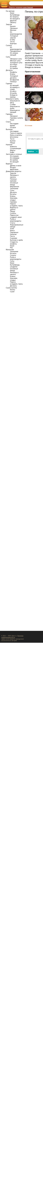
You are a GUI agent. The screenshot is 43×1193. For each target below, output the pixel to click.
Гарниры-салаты (16, 118)
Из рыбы (13, 66)
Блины (12, 74)
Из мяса (13, 91)
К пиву (12, 40)
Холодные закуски (14, 37)
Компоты (13, 146)
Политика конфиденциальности (12, 636)
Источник (28, 125)
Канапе (13, 26)
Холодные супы (16, 62)
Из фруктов (14, 80)
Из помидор (14, 158)
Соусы (8, 122)
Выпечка (9, 129)
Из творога (14, 17)
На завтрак (10, 11)
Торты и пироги (16, 133)
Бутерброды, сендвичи (15, 266)
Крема (12, 125)
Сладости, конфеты (14, 243)
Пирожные (14, 232)
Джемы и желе (15, 166)
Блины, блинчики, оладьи (14, 198)
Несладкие (14, 124)
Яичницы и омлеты (14, 176)
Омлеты (13, 22)
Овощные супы (16, 59)
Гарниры (9, 114)
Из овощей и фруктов (15, 20)
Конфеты (13, 72)
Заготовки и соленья (14, 154)
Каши (12, 13)
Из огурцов (14, 156)
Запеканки (14, 188)
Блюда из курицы (13, 96)
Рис (11, 248)
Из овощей (14, 85)
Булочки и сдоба (16, 240)
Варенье (9, 164)
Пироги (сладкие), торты (16, 205)
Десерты (9, 70)
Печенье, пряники (13, 180)
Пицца (12, 143)
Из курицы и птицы (14, 88)
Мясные (13, 30)
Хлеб (12, 229)
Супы (8, 57)
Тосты (12, 42)
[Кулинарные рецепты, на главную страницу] (4, 4)
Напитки (9, 145)
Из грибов (14, 68)
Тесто (12, 139)
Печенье (13, 82)
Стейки (13, 104)
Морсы (12, 150)
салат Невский (28, 7)
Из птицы (13, 64)
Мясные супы (15, 61)
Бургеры (13, 43)
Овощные (14, 28)
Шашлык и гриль (12, 99)
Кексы (12, 230)
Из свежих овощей (14, 54)
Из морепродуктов (16, 33)
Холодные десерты (14, 77)
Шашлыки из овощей (15, 111)
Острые (13, 127)
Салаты (9, 45)
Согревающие (15, 148)
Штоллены (14, 137)
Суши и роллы (11, 288)
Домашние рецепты (13, 171)
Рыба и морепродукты (15, 220)
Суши (12, 291)
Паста (12, 236)
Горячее (9, 83)
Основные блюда (14, 184)
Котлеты (13, 194)
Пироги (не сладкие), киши (16, 216)
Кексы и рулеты (16, 135)
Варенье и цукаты (14, 208)
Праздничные (15, 51)
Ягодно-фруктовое (14, 168)
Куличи (12, 141)
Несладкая (14, 131)
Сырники (13, 238)
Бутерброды (15, 15)
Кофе (12, 152)
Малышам (10, 249)
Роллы (12, 290)
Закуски (9, 24)
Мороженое (14, 187)
